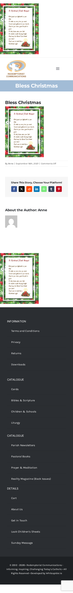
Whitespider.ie (54, 573)
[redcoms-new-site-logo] (16, 62)
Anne (10, 163)
